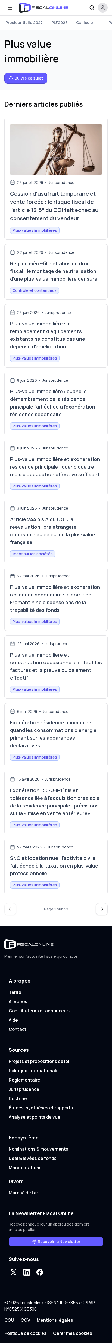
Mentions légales (55, 1320)
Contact (17, 1029)
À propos (18, 1001)
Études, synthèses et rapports (41, 1108)
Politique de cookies (25, 1333)
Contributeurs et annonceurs (40, 1011)
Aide (13, 1020)
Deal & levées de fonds (33, 1158)
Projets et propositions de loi (39, 1061)
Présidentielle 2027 (24, 22)
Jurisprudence (24, 1089)
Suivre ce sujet (29, 78)
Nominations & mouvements (38, 1149)
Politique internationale (34, 1071)
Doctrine (18, 1098)
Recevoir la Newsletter (59, 1241)
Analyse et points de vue (34, 1117)
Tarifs (15, 992)
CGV (25, 1320)
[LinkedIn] (27, 1272)
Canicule (84, 22)
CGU (9, 1320)
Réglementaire (24, 1080)
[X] (13, 1272)
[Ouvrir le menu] (10, 7)
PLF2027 (59, 22)
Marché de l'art (24, 1193)
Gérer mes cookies (72, 1333)
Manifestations (25, 1168)
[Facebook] (40, 1272)
